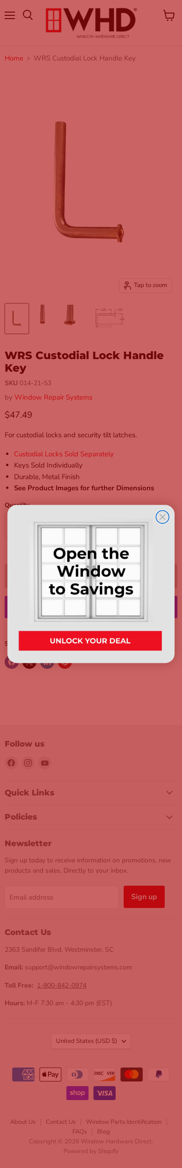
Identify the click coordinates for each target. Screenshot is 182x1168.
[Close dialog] (162, 516)
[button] (90, 584)
